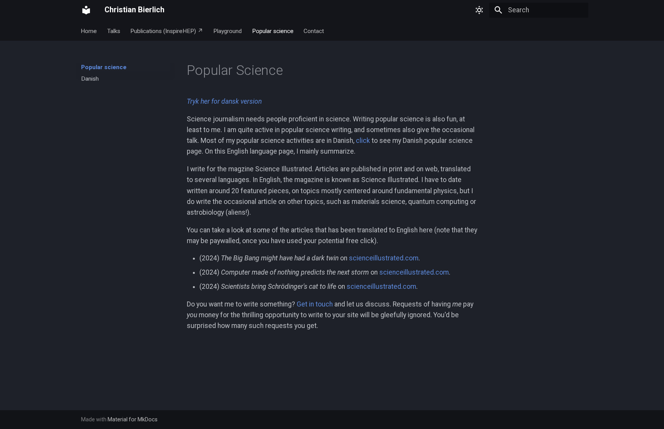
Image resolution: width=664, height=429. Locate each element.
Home (89, 30)
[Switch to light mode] (479, 10)
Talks (113, 30)
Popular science (273, 30)
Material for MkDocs (133, 419)
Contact (314, 30)
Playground (228, 30)
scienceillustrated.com (383, 258)
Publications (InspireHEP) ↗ (166, 30)
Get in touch (315, 304)
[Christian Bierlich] (86, 10)
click (363, 140)
